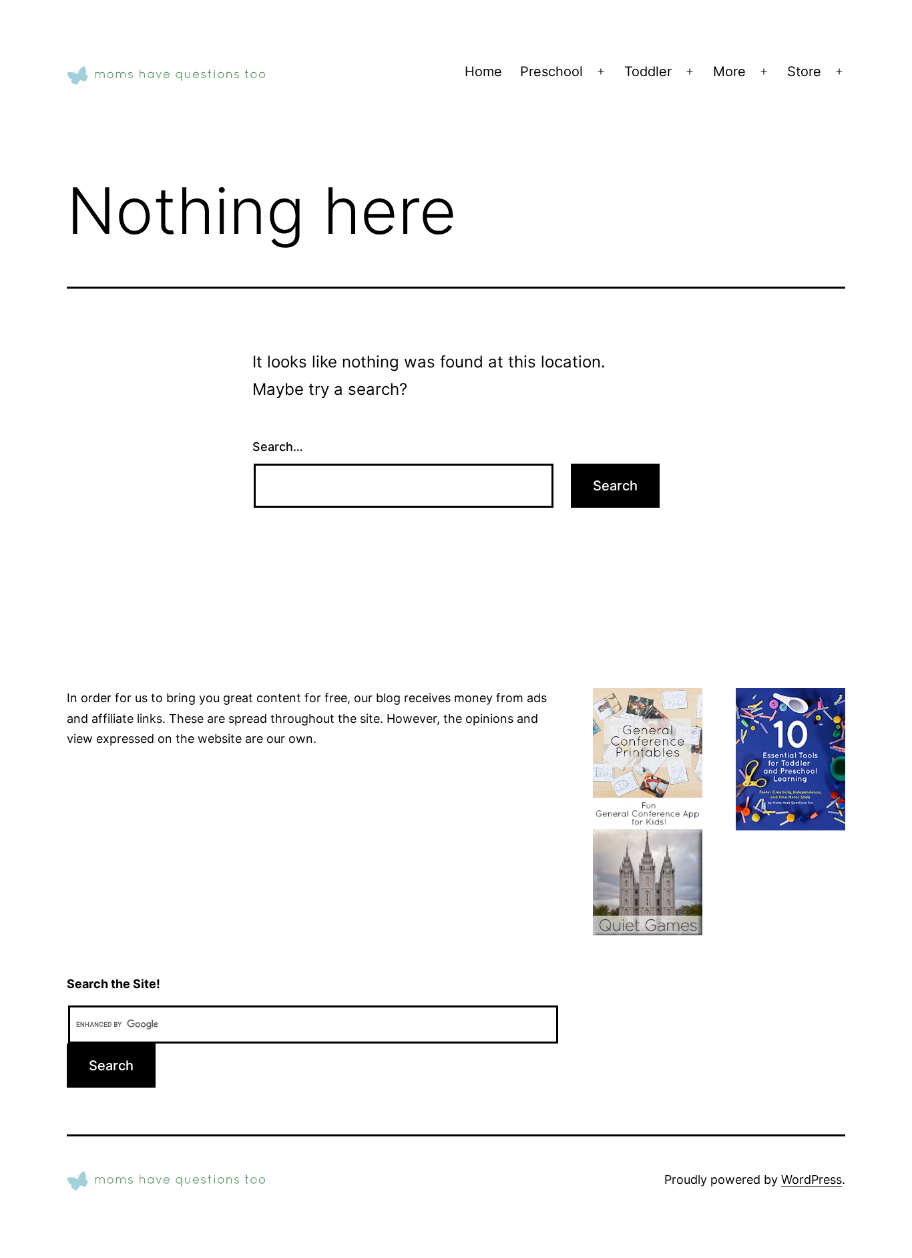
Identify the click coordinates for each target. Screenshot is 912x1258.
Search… (277, 447)
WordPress (811, 1179)
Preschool (551, 71)
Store (804, 71)
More (729, 71)
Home (483, 71)
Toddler (648, 71)
